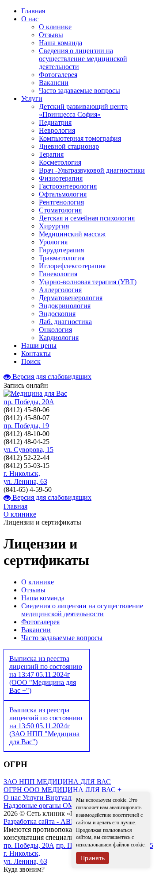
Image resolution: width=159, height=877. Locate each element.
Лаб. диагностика (65, 321)
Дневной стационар (69, 146)
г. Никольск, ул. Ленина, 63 (25, 857)
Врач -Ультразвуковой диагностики (92, 170)
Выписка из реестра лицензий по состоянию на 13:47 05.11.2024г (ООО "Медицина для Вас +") (45, 674)
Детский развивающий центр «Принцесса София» (83, 110)
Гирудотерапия (61, 250)
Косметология (60, 162)
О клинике (55, 27)
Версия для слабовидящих (51, 376)
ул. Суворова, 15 (28, 449)
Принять (92, 858)
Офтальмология (63, 194)
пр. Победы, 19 (26, 425)
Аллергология (60, 290)
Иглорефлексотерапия (72, 266)
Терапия (51, 154)
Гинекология (58, 274)
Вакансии (53, 82)
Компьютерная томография (80, 138)
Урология (53, 242)
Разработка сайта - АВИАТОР (49, 821)
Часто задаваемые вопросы (79, 90)
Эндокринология (65, 305)
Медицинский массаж (72, 234)
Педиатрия (55, 122)
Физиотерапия (61, 178)
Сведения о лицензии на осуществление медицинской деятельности (83, 58)
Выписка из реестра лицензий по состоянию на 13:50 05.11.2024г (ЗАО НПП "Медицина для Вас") (45, 726)
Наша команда (60, 42)
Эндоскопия (57, 313)
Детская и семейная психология (87, 218)
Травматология (61, 258)
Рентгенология (61, 202)
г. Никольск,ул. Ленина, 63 (25, 477)
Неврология (57, 130)
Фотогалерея (58, 74)
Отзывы (51, 35)
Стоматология (60, 210)
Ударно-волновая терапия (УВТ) (87, 282)
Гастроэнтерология (68, 186)
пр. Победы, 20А (29, 402)
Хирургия (54, 226)
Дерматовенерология (70, 297)
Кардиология (59, 337)
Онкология (55, 329)
